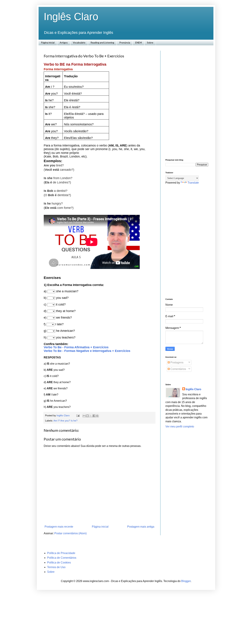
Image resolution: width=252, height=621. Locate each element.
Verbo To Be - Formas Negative (67, 351)
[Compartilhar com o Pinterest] (97, 415)
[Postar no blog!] (87, 415)
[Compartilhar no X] (90, 415)
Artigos (64, 42)
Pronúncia (124, 42)
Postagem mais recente (59, 526)
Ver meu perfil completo (179, 426)
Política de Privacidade (61, 553)
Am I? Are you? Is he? (65, 420)
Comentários (178, 369)
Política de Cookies (59, 562)
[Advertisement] (186, 102)
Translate (193, 182)
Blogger (186, 581)
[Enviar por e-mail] (84, 415)
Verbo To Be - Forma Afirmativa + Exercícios (76, 347)
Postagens (176, 362)
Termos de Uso (56, 567)
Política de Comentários (61, 557)
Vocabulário (79, 42)
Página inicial (48, 42)
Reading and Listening (102, 42)
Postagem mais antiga (140, 526)
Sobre (150, 42)
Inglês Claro (71, 16)
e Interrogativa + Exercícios (110, 351)
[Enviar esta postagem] (77, 415)
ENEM (138, 42)
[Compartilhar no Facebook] (94, 415)
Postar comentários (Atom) (70, 533)
